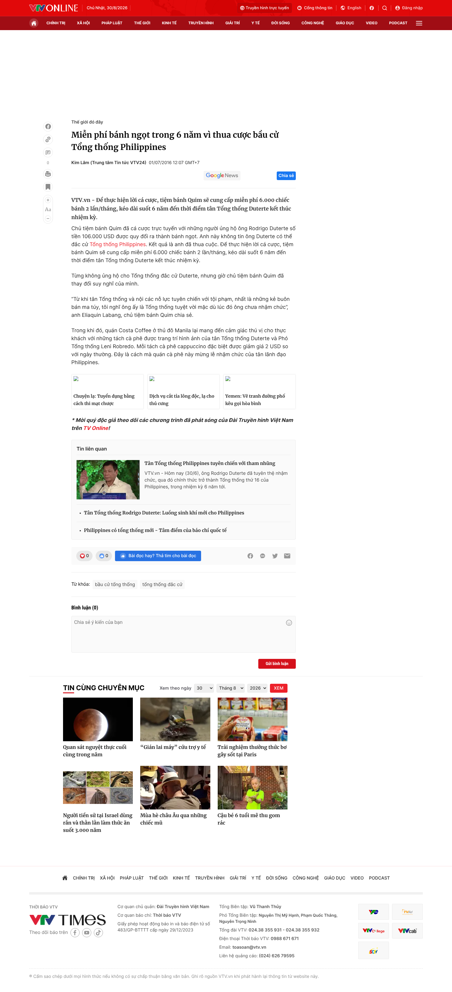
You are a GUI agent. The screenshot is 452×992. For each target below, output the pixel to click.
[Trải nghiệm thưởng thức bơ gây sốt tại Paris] (252, 719)
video (372, 23)
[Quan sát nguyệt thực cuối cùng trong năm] (98, 719)
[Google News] (222, 176)
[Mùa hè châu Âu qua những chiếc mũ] (175, 787)
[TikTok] (98, 932)
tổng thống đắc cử (162, 584)
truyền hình (200, 23)
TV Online (95, 428)
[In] (48, 174)
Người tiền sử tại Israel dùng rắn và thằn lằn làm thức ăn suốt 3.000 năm (98, 823)
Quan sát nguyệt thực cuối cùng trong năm (94, 751)
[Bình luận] (48, 152)
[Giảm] (48, 218)
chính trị (55, 23)
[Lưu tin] (48, 187)
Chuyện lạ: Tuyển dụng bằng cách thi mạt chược (103, 399)
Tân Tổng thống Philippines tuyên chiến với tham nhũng (210, 463)
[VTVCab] (407, 931)
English (354, 8)
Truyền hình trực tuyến (267, 8)
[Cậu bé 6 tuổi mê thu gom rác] (252, 787)
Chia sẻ (286, 175)
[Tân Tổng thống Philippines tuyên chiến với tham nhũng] (108, 479)
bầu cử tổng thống (115, 584)
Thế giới (142, 23)
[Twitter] (275, 556)
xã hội (83, 23)
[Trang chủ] (33, 23)
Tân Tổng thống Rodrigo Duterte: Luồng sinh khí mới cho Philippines (164, 513)
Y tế (256, 23)
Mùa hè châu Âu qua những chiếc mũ (173, 819)
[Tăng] (48, 200)
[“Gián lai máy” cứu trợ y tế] (175, 719)
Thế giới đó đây (87, 122)
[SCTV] (373, 950)
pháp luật (111, 23)
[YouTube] (86, 932)
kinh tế (169, 23)
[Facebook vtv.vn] (374, 8)
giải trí (232, 23)
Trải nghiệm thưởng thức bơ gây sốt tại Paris (252, 751)
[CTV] (373, 931)
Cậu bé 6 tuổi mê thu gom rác (249, 819)
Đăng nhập (412, 8)
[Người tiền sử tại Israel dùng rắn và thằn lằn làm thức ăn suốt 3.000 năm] (98, 787)
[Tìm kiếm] (386, 8)
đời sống (281, 23)
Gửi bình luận (277, 663)
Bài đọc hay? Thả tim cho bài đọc (162, 555)
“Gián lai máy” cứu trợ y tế (173, 747)
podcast (398, 23)
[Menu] (419, 23)
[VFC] (373, 912)
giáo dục (345, 23)
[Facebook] (48, 127)
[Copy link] (48, 139)
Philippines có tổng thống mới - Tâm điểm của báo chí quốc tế (155, 530)
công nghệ (313, 23)
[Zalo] (262, 556)
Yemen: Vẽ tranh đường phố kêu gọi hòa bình (255, 399)
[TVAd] (407, 912)
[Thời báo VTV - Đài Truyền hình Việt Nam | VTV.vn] (53, 8)
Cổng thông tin (318, 8)
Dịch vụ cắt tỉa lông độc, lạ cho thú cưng (181, 399)
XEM (278, 688)
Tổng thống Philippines (117, 245)
